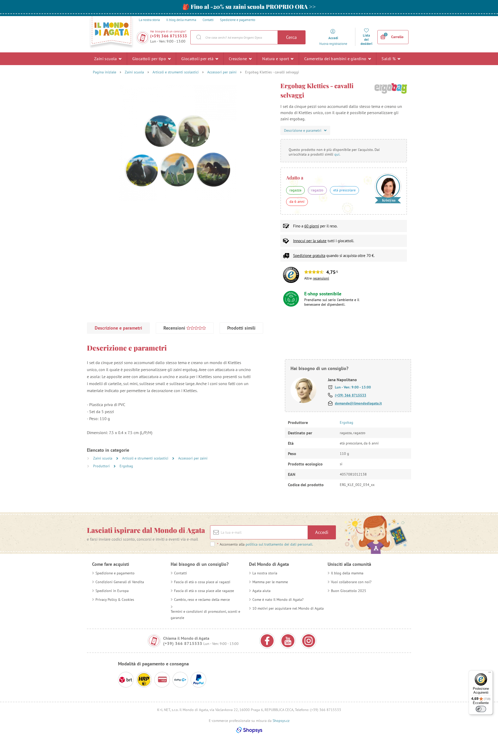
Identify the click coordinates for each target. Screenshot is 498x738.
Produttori (102, 466)
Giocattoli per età (198, 58)
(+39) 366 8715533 (168, 35)
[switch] (481, 709)
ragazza (295, 190)
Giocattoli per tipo (149, 58)
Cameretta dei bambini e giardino (336, 58)
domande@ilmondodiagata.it (358, 403)
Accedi (321, 532)
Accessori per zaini (222, 72)
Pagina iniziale (104, 72)
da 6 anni (297, 201)
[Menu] (490, 673)
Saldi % (389, 58)
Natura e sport (276, 58)
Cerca (291, 37)
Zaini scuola (106, 58)
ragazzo (317, 190)
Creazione (238, 58)
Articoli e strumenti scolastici (176, 72)
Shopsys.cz (281, 720)
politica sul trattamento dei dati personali (279, 544)
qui (337, 154)
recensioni (321, 278)
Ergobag (126, 466)
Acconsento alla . (265, 544)
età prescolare (344, 190)
